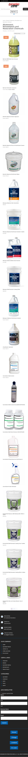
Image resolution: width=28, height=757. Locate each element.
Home (4, 20)
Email (2, 715)
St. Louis (14, 748)
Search (25, 9)
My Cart (13, 11)
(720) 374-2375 (5, 0)
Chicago (14, 737)
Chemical (7, 20)
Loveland (14, 742)
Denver (14, 732)
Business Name (5, 709)
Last (2, 706)
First (2, 700)
